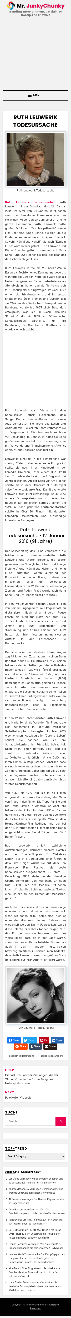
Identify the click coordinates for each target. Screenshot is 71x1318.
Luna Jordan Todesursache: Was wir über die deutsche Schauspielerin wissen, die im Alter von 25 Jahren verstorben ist (35, 1286)
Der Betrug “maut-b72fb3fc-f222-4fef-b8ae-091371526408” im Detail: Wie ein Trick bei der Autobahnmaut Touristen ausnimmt (35, 1234)
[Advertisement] (35, 54)
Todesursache (26, 1055)
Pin (46, 1040)
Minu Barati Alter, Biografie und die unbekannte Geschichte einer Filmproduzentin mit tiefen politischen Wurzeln (34, 1272)
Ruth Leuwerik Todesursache (29, 202)
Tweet (32, 1040)
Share (15, 1040)
